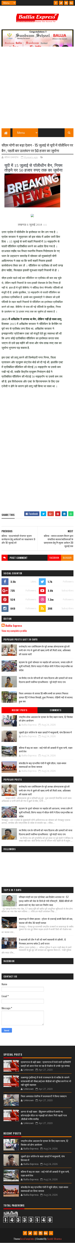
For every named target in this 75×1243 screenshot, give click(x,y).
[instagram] (66, 3)
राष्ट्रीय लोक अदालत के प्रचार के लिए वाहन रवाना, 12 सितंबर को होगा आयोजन (46, 719)
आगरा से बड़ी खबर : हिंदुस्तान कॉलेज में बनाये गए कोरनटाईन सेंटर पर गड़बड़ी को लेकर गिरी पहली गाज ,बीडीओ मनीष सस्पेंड (44, 1115)
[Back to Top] (51, 1233)
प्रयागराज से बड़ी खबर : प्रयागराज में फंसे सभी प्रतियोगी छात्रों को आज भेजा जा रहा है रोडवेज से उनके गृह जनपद (46, 1064)
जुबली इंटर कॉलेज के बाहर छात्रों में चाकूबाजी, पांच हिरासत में (45, 732)
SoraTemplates (27, 1238)
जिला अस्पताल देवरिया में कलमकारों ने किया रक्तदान (44, 1096)
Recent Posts (19, 710)
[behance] (71, 3)
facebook (54, 557)
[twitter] (61, 3)
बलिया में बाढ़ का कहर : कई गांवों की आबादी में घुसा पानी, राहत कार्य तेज (45, 749)
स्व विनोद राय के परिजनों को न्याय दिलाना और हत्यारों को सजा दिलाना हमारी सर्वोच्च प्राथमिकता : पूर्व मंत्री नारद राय (45, 680)
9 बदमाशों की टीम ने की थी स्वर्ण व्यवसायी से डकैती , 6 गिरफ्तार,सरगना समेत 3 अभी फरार (42, 941)
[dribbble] (35, 1233)
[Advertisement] (37, 89)
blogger (67, 557)
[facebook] (56, 3)
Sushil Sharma (54, 1238)
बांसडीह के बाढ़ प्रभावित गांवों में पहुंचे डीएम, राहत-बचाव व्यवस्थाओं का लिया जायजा (42, 765)
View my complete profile (14, 631)
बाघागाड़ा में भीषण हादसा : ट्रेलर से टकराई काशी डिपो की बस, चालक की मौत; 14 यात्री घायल (46, 921)
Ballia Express (13, 625)
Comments (55, 710)
